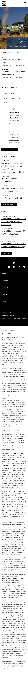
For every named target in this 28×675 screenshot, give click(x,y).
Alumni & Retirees (6, 318)
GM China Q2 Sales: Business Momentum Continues (13, 190)
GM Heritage (16, 318)
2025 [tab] (12, 93)
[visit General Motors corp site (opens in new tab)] (4, 3)
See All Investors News (9, 204)
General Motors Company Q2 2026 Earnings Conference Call (13, 234)
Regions (11, 315)
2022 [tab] (12, 98)
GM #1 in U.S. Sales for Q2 (11, 198)
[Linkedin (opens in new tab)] (19, 267)
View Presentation (6, 65)
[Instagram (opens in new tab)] (24, 267)
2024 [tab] (19, 93)
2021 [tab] (19, 98)
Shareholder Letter (14, 115)
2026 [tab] (5, 93)
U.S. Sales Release (14, 120)
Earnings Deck (14, 118)
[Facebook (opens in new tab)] (4, 267)
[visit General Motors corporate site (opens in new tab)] (14, 263)
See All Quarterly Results (9, 149)
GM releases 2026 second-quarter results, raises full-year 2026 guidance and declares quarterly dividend (12, 167)
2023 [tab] (5, 98)
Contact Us (5, 315)
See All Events (6, 253)
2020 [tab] (5, 102)
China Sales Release (14, 123)
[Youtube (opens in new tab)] (9, 267)
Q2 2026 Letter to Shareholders (9, 180)
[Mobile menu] (25, 3)
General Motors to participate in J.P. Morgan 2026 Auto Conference (13, 222)
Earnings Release (14, 112)
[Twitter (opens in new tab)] (14, 267)
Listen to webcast (19, 65)
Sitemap (24, 318)
